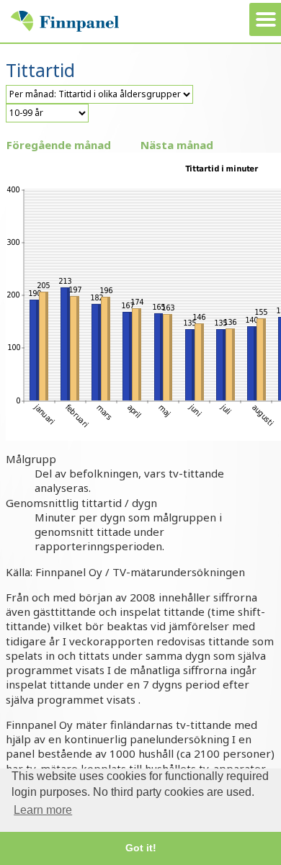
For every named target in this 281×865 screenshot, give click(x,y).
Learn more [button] (43, 810)
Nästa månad (176, 145)
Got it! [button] (140, 847)
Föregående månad (58, 145)
